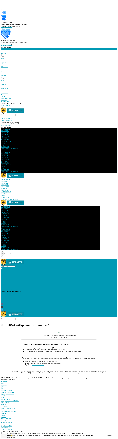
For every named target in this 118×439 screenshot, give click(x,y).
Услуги (3, 395)
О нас (2, 383)
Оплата (3, 94)
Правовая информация (8, 392)
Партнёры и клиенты (7, 394)
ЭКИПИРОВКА (5, 157)
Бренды (3, 387)
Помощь (3, 413)
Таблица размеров (6, 422)
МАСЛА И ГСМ (5, 163)
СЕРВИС (3, 166)
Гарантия (3, 420)
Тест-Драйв (4, 406)
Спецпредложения (6, 390)
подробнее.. (11, 437)
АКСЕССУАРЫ (5, 159)
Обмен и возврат (6, 98)
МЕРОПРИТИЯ (5, 170)
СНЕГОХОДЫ (4, 156)
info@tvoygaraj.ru (6, 105)
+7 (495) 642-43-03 (6, 293)
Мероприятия (5, 102)
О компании (4, 381)
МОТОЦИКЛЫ (5, 154)
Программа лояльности (8, 411)
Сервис (3, 397)
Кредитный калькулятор (8, 408)
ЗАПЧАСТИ (4, 161)
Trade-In (3, 404)
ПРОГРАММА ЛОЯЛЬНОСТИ (9, 172)
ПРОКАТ (3, 168)
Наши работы (5, 403)
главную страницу (38, 365)
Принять (109, 435)
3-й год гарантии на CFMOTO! (10, 401)
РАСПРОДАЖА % (6, 165)
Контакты (4, 100)
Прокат (3, 410)
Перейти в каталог (6, 28)
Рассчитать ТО (5, 399)
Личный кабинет (6, 296)
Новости (3, 388)
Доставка (3, 96)
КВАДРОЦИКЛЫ (5, 152)
